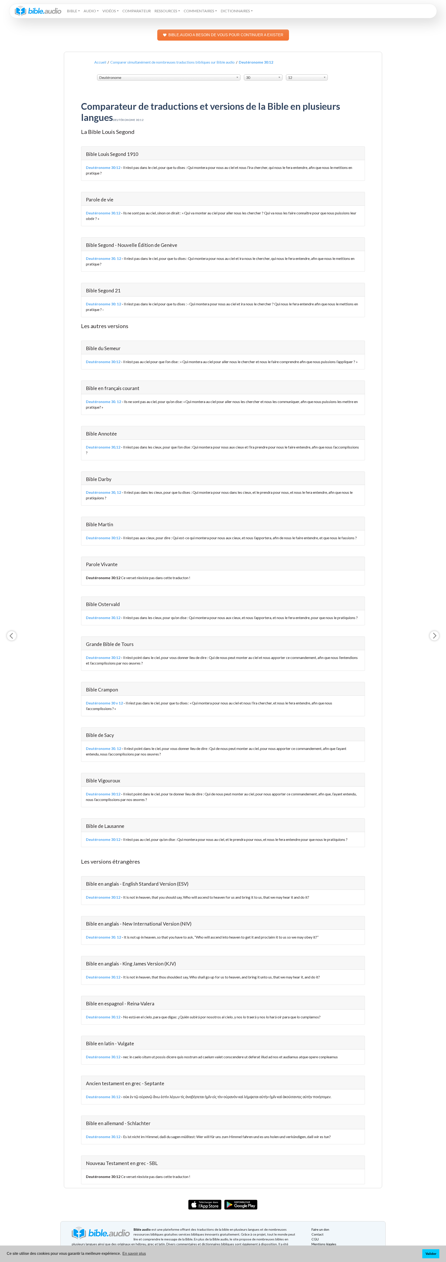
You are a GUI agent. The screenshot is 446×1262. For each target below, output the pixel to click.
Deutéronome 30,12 (103, 447)
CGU (315, 1239)
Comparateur (136, 11)
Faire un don (320, 1229)
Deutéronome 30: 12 (103, 304)
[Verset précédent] (11, 635)
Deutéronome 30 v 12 (104, 703)
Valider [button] (431, 1254)
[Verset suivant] (434, 635)
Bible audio (142, 1229)
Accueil (100, 62)
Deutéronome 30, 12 (103, 492)
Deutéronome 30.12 (103, 213)
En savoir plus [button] (134, 1254)
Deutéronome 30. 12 (103, 258)
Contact (318, 1234)
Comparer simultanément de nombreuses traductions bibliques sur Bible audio (172, 62)
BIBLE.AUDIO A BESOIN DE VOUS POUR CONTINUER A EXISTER (225, 35)
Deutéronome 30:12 (103, 167)
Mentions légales (324, 1244)
